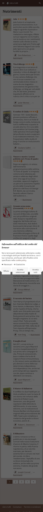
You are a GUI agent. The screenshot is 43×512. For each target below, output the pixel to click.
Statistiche (20, 264)
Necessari (8, 264)
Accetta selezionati (20, 271)
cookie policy (21, 260)
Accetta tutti (35, 271)
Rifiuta (6, 271)
